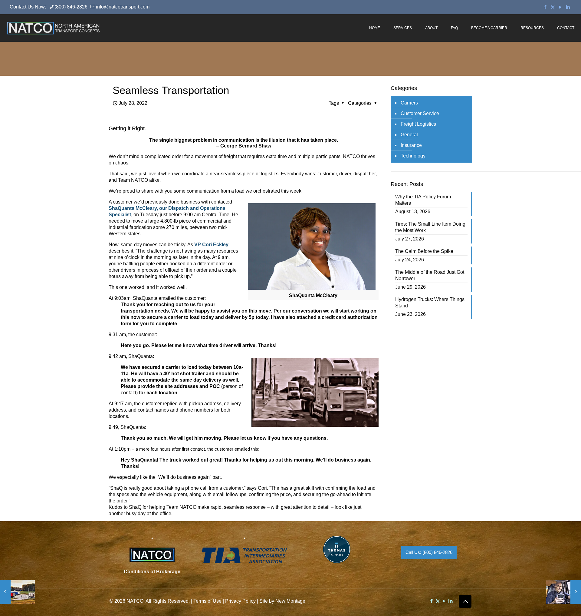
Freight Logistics (418, 124)
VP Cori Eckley (211, 244)
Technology (413, 155)
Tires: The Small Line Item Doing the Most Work (430, 227)
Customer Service (420, 113)
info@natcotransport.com (122, 6)
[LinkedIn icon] (568, 7)
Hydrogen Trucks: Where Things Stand (429, 302)
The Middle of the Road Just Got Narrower (429, 275)
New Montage (290, 601)
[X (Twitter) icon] (552, 7)
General (409, 134)
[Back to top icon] (465, 601)
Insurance (411, 145)
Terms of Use (207, 601)
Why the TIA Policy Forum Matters (423, 200)
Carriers (409, 102)
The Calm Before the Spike (424, 251)
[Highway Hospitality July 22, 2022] (17, 592)
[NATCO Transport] (53, 27)
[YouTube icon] (560, 7)
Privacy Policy (240, 601)
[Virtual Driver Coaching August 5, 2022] (563, 592)
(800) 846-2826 (70, 6)
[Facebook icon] (545, 7)
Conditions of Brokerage (152, 571)
